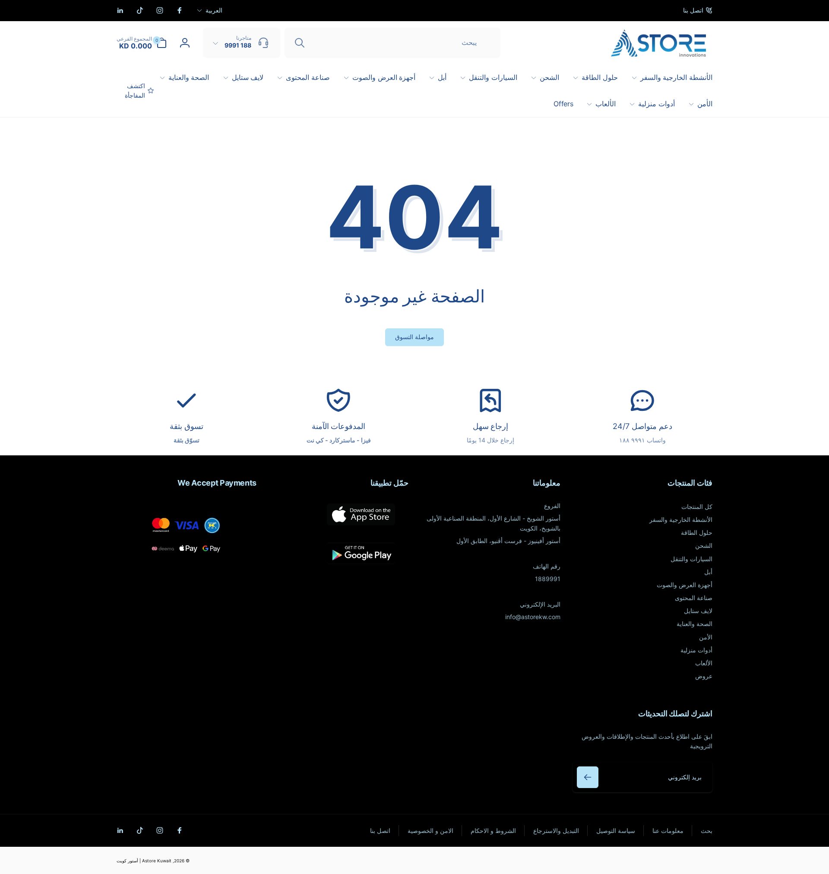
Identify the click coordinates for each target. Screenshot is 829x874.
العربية (214, 10)
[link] (697, 10)
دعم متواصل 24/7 (642, 426)
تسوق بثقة (186, 426)
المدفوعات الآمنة (339, 426)
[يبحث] (299, 42)
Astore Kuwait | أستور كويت (144, 860)
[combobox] (392, 43)
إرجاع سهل (491, 426)
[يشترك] (587, 777)
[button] (142, 42)
